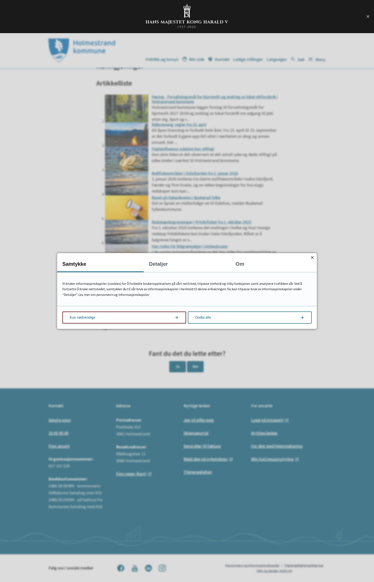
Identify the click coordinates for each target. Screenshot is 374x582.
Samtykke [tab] (74, 264)
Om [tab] (239, 264)
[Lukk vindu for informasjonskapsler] (312, 257)
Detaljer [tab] (158, 264)
